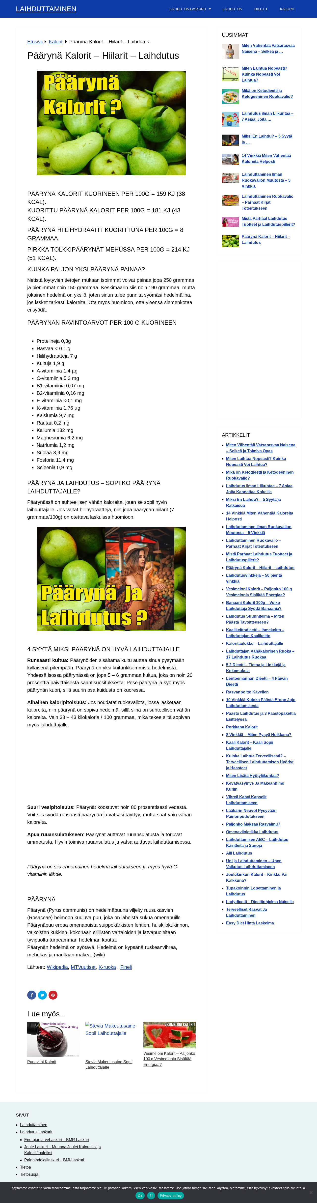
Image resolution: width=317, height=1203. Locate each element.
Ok (140, 1196)
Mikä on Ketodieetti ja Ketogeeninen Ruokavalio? (267, 93)
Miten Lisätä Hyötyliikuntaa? (252, 775)
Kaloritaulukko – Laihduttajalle (254, 643)
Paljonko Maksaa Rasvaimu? (253, 824)
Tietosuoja (29, 1174)
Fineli (126, 967)
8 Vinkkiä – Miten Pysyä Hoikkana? (258, 735)
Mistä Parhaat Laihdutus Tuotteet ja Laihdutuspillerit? (268, 221)
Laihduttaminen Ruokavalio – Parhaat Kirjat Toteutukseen (267, 202)
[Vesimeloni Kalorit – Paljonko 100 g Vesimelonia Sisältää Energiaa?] (169, 1035)
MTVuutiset (83, 967)
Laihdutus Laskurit (188, 9)
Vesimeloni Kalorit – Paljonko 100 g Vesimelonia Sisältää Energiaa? (169, 1059)
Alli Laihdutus (239, 853)
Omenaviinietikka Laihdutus (252, 832)
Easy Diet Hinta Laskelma (250, 923)
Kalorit (287, 9)
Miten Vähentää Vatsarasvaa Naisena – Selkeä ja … (268, 48)
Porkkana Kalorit (242, 727)
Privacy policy (171, 1196)
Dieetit (261, 9)
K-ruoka (107, 967)
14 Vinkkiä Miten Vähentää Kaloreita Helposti (266, 158)
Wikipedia (57, 967)
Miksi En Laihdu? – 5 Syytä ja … (267, 139)
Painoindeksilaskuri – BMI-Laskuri (54, 1160)
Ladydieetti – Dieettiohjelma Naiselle (260, 902)
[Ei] (310, 1192)
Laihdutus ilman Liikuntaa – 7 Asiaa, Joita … (267, 116)
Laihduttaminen (46, 8)
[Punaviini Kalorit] (53, 1039)
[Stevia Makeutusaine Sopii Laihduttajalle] (111, 1039)
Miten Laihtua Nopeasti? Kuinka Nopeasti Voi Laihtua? (264, 74)
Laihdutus (232, 9)
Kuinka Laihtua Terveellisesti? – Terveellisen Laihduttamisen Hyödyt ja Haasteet (259, 762)
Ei (151, 1196)
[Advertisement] (111, 768)
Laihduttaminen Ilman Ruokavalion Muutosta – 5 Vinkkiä (266, 180)
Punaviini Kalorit (41, 1062)
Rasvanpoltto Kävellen (247, 692)
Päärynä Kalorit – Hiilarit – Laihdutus (266, 239)
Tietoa (25, 1167)
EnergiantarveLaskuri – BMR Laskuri (56, 1140)
